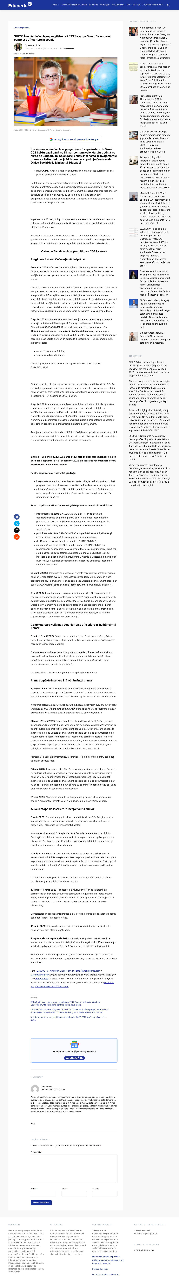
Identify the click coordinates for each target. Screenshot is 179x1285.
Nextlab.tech (134, 5)
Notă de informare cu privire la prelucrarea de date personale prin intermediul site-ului (108, 1259)
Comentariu (36, 1152)
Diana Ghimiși (31, 45)
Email (65, 1188)
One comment (68, 48)
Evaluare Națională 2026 (74, 5)
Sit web (95, 1188)
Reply (33, 1123)
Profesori (105, 5)
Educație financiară (153, 5)
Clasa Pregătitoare (21, 28)
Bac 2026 (93, 5)
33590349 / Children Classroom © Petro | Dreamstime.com (68, 970)
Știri (55, 5)
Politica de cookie (100, 1269)
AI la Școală (118, 5)
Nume (34, 1188)
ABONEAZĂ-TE (74, 1058)
